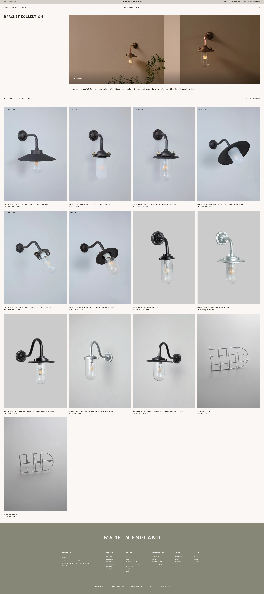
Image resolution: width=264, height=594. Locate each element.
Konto (177, 552)
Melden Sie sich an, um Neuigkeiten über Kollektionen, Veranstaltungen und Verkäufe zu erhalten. (75, 563)
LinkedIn (196, 561)
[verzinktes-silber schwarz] (258, 215)
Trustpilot (109, 569)
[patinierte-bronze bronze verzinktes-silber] (64, 113)
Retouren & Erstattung (132, 561)
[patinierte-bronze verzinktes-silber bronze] (258, 113)
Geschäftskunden (10, 2)
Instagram (197, 556)
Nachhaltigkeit (110, 561)
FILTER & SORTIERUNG (253, 98)
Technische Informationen (133, 564)
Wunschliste (235, 2)
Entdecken (78, 79)
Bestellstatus (129, 566)
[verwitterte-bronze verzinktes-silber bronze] (129, 216)
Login (245, 2)
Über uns (14, 7)
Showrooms (129, 571)
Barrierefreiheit (98, 586)
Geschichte (109, 559)
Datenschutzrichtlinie (117, 586)
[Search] (259, 7)
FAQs (127, 556)
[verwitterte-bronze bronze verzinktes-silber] (193, 113)
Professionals (158, 552)
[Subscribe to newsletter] (90, 557)
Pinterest (196, 559)
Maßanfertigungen (157, 564)
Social (196, 552)
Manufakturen (110, 564)
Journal (23, 7)
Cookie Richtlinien (136, 586)
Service (129, 552)
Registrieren (155, 556)
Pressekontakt (130, 574)
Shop (6, 7)
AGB (150, 586)
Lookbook (109, 566)
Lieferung (129, 559)
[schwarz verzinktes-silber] (193, 215)
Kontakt (128, 569)
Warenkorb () (255, 2)
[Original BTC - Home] (132, 8)
